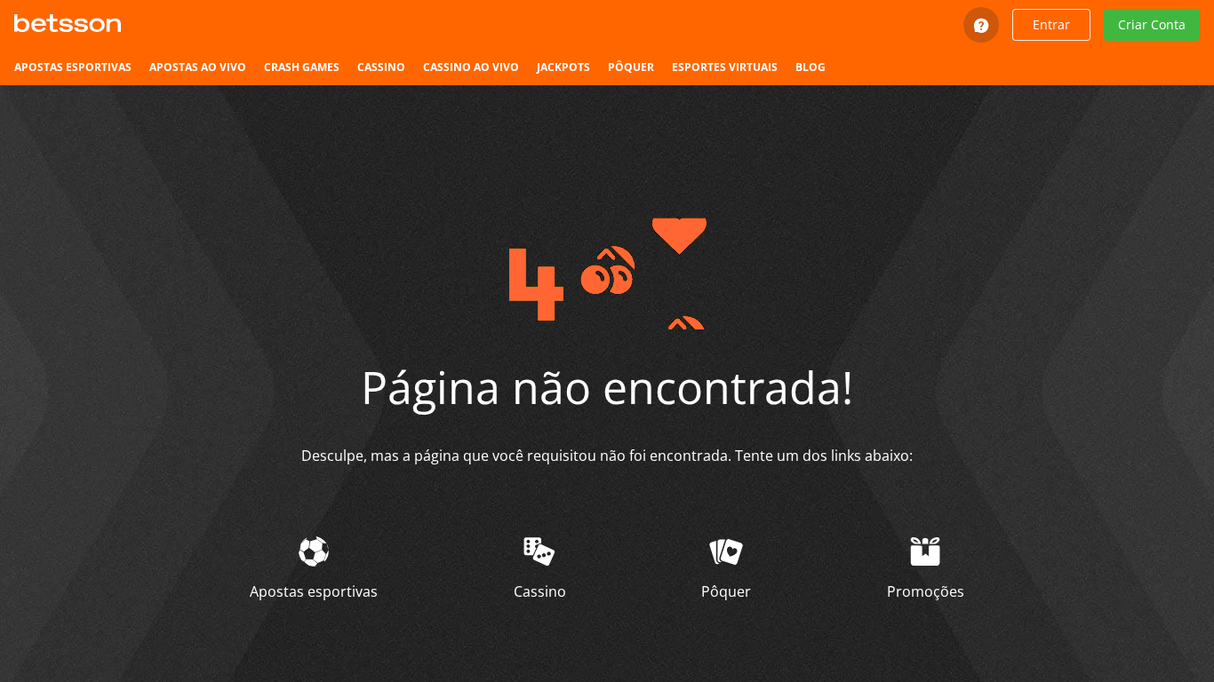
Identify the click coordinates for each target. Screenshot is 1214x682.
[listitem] (72, 67)
